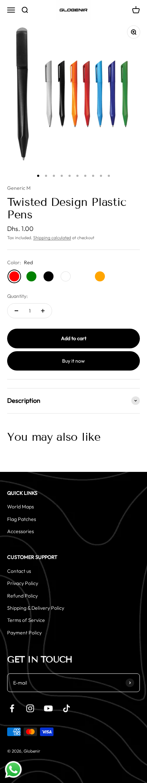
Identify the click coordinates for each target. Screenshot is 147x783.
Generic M (19, 188)
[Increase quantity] (43, 311)
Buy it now (73, 361)
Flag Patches (21, 519)
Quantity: (17, 296)
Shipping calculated (52, 237)
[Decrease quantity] (16, 311)
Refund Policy (22, 596)
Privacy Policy (22, 583)
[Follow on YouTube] (48, 708)
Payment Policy (24, 632)
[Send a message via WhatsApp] (13, 769)
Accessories (20, 531)
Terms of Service (26, 620)
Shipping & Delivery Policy (35, 608)
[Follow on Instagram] (30, 708)
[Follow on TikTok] (66, 708)
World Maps (20, 506)
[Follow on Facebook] (12, 708)
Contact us (19, 571)
